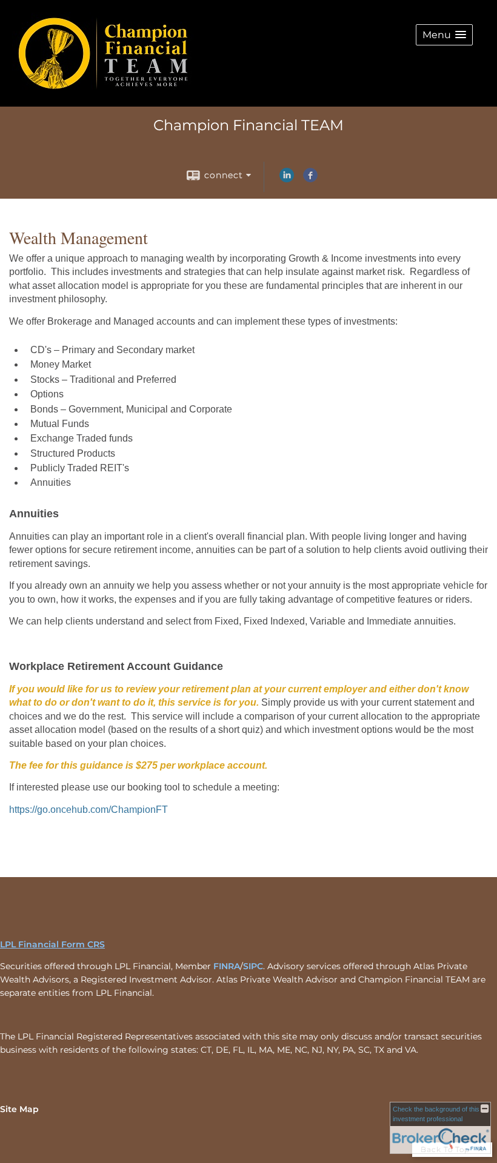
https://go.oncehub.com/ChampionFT (88, 809)
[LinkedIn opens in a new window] (286, 179)
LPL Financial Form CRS (52, 944)
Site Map (19, 1109)
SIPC (253, 966)
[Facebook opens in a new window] (310, 179)
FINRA (226, 966)
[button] (444, 34)
